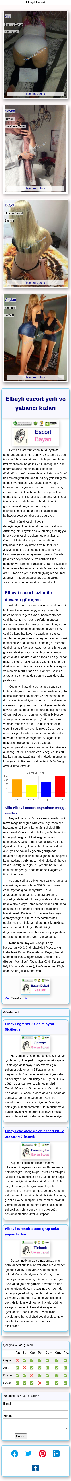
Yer (7, 998)
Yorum (7, 1415)
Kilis (24, 998)
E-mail (7, 1403)
